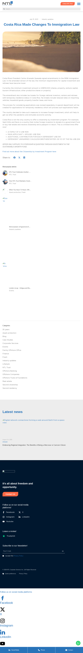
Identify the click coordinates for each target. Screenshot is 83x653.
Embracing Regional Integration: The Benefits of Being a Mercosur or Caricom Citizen (34, 445)
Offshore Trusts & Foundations (15, 378)
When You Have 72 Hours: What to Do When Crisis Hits (27, 190)
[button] (79, 3)
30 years (6, 330)
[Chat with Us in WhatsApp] (78, 643)
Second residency (10, 388)
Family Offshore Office (12, 350)
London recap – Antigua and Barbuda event (23, 288)
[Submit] (62, 551)
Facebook (6, 602)
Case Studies (8, 340)
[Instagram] (2, 620)
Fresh (24, 192)
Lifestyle (6, 364)
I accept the (14, 556)
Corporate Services (10, 343)
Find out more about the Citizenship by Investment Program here (29, 152)
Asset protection (15, 192)
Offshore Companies (11, 374)
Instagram (6, 625)
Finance (6, 354)
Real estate (7, 381)
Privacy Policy (18, 556)
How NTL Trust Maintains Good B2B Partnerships (25, 181)
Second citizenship (10, 385)
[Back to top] (5, 643)
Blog (4, 336)
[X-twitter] (2, 609)
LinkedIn (5, 636)
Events (11, 290)
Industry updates (47, 19)
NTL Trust (12, 174)
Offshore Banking (10, 371)
